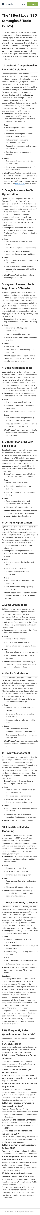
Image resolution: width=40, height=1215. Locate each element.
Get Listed (32, 4)
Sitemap (32, 1212)
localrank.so (20, 184)
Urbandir (7, 4)
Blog (23, 4)
